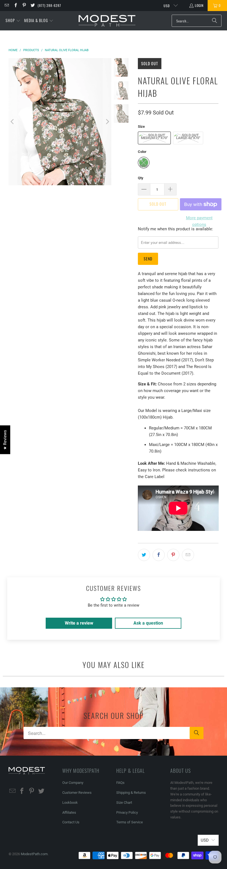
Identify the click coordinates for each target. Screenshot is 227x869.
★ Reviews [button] (4, 440)
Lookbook (70, 802)
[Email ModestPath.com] (6, 5)
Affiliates (69, 812)
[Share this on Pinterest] (173, 555)
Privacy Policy (127, 812)
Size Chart (124, 802)
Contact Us (70, 822)
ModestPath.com (34, 854)
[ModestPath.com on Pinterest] (24, 5)
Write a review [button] (79, 623)
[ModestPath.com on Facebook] (15, 5)
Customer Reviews (77, 792)
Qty (140, 178)
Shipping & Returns (131, 792)
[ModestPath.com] (107, 21)
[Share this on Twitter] (144, 555)
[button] (13, 21)
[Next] (107, 121)
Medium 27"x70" (154, 138)
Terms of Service (129, 822)
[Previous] (12, 121)
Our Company (72, 783)
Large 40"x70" (188, 138)
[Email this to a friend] (188, 555)
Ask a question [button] (148, 623)
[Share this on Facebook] (159, 555)
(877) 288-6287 (49, 5)
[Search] (214, 21)
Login (199, 5)
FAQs (120, 783)
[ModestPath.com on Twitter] (32, 5)
